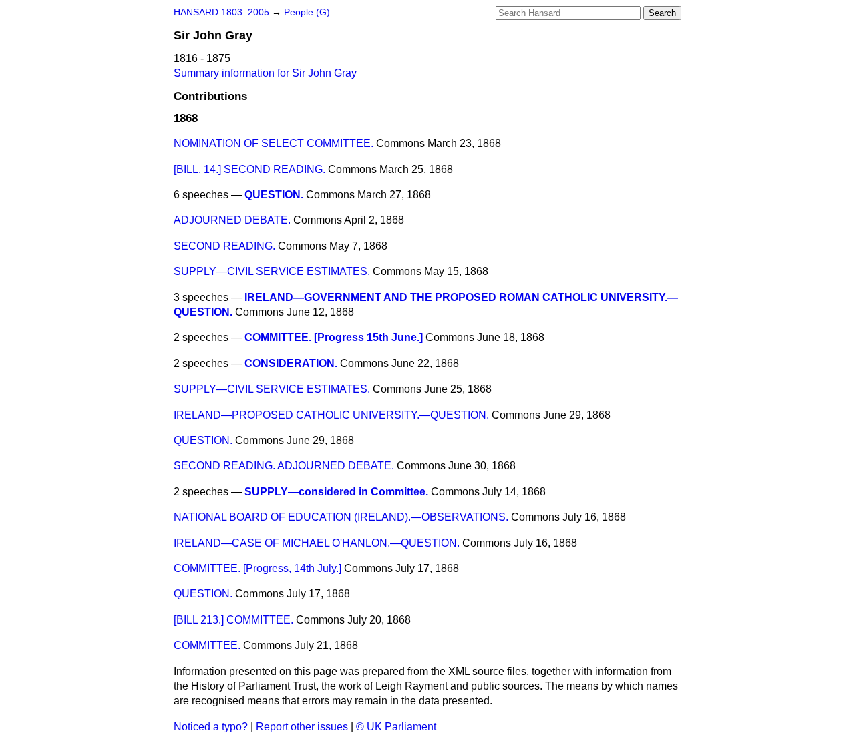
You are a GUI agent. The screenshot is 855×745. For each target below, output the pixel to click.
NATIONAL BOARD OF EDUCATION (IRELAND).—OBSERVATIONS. (341, 517)
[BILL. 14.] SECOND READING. (249, 169)
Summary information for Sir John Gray (265, 73)
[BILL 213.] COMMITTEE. (233, 620)
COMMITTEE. (207, 645)
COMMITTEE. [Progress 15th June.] (333, 337)
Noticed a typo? (211, 726)
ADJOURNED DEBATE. (232, 220)
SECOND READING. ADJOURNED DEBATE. (284, 465)
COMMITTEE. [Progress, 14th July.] (257, 568)
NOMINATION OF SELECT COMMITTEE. (273, 143)
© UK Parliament (396, 726)
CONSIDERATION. (290, 363)
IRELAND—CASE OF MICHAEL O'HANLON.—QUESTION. (317, 543)
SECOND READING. (224, 246)
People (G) (307, 12)
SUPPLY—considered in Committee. (336, 491)
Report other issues (302, 726)
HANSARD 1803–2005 (221, 12)
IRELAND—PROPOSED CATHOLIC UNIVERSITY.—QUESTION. (331, 415)
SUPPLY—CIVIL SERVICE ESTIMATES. (272, 271)
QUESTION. (273, 194)
